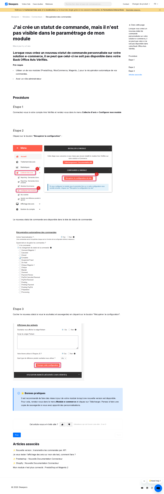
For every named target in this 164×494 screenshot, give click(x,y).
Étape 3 (132, 71)
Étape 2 (132, 67)
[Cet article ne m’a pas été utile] (69, 424)
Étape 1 (131, 60)
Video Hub (26, 4)
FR (155, 4)
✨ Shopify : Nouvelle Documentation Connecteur (36, 463)
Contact (126, 4)
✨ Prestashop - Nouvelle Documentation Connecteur (38, 459)
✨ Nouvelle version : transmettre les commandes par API (39, 450)
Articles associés (135, 75)
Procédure (133, 56)
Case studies (38, 4)
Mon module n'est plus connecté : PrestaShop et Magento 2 (40, 467)
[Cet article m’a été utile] (62, 424)
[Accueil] (11, 4)
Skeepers (15, 17)
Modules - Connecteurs (32, 17)
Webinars (49, 4)
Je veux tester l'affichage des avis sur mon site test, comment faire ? (44, 454)
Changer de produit (140, 4)
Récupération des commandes (58, 17)
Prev (17, 435)
